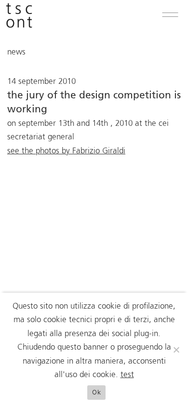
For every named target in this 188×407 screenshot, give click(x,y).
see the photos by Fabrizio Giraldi (66, 151)
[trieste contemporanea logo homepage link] (19, 26)
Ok (96, 392)
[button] (170, 15)
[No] (176, 349)
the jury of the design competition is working (94, 103)
